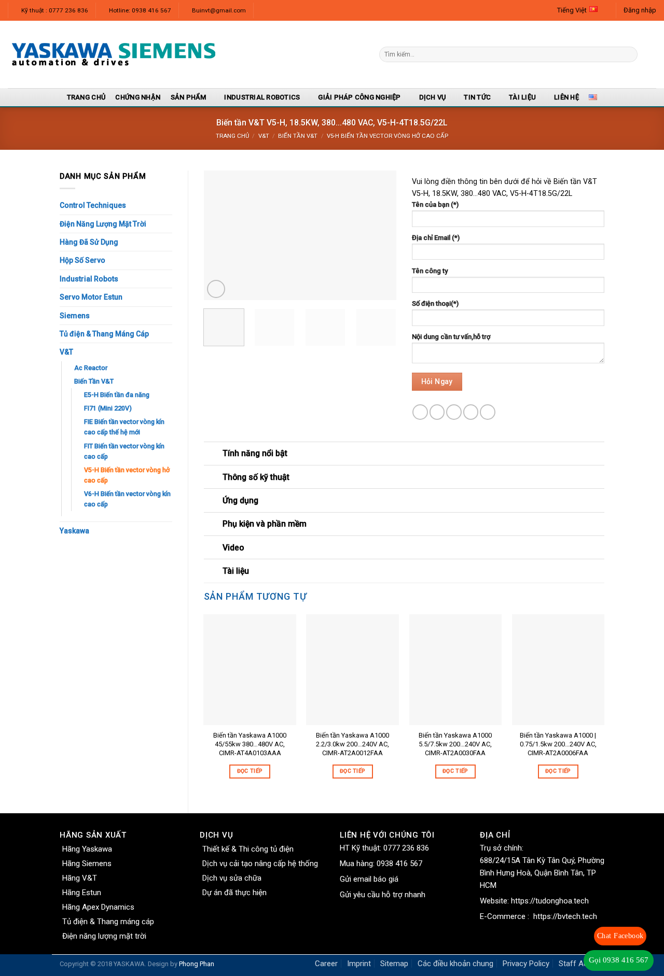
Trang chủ (232, 135)
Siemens (75, 316)
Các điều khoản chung (455, 963)
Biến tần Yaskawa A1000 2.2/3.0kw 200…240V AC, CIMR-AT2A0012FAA (352, 744)
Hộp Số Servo (82, 260)
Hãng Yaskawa (87, 849)
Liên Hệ (566, 97)
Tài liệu (522, 97)
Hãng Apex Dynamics (98, 907)
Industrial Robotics (262, 97)
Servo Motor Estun (91, 297)
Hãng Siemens (87, 863)
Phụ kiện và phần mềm (265, 524)
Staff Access (581, 963)
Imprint (359, 963)
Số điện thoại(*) (435, 303)
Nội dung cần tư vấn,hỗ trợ (451, 337)
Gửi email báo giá (369, 879)
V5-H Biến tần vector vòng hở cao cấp (387, 135)
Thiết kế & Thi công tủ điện (248, 849)
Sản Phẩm (188, 97)
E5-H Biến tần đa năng (116, 395)
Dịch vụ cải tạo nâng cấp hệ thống (260, 863)
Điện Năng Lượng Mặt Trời (103, 224)
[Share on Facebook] (420, 412)
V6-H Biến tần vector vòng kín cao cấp (127, 499)
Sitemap (394, 963)
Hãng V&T (79, 878)
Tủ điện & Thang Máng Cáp (104, 334)
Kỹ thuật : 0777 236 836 (54, 10)
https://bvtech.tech (565, 916)
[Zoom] (216, 289)
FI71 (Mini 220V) (108, 408)
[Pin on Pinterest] (471, 412)
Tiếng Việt (572, 10)
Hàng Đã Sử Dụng (89, 242)
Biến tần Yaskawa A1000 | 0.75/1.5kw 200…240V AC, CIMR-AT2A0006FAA (558, 744)
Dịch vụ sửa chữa (231, 878)
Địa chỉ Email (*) (436, 238)
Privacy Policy (526, 963)
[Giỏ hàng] (651, 54)
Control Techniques (93, 205)
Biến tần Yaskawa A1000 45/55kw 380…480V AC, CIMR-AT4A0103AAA (249, 744)
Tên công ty (430, 271)
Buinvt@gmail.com (219, 10)
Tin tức (477, 97)
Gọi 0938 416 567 (618, 960)
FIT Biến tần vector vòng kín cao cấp (124, 451)
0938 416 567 (399, 863)
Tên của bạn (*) (435, 204)
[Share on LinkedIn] (487, 412)
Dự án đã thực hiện (234, 892)
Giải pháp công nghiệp (359, 97)
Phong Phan (196, 964)
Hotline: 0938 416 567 (140, 10)
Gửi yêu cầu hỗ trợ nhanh (382, 894)
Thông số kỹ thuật (256, 477)
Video (233, 548)
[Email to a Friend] (454, 412)
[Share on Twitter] (437, 412)
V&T (263, 135)
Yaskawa (74, 531)
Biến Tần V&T (297, 135)
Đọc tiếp (250, 771)
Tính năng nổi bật (255, 453)
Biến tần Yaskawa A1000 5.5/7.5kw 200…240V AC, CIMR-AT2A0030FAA (455, 744)
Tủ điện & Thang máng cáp (108, 921)
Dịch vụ (432, 97)
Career (326, 963)
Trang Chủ (86, 97)
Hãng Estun (81, 892)
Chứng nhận (137, 97)
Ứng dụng (240, 500)
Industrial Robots (89, 279)
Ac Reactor (90, 368)
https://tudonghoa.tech (550, 901)
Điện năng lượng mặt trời (104, 936)
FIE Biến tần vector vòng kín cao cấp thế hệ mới (124, 427)
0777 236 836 (406, 848)
